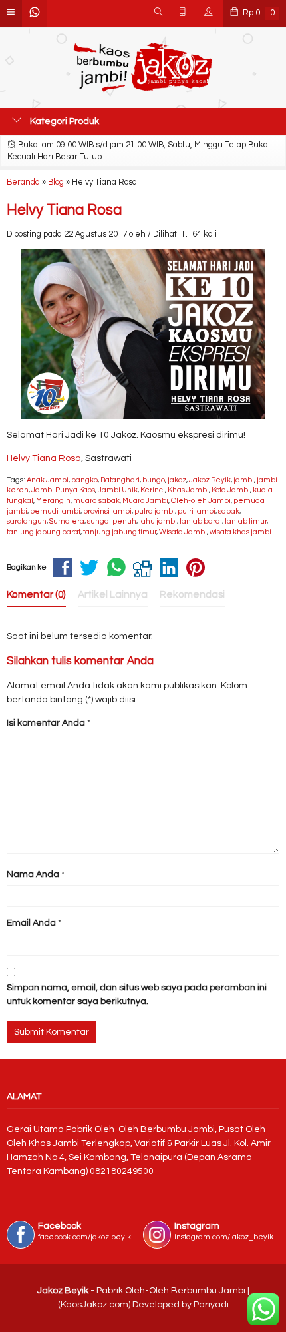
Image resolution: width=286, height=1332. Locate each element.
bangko (84, 480)
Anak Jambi (48, 480)
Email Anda (31, 923)
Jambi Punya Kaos (63, 490)
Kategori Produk (63, 121)
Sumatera (66, 521)
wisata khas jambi (240, 532)
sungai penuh (111, 521)
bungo (153, 480)
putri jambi (196, 511)
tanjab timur (246, 521)
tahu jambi (158, 521)
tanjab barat (201, 521)
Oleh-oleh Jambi (201, 500)
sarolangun (27, 521)
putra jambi (154, 511)
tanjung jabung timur (119, 532)
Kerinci (152, 490)
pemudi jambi (55, 511)
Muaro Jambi (145, 500)
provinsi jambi (107, 511)
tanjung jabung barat (43, 532)
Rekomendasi (192, 594)
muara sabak (96, 500)
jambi (243, 480)
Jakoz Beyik (210, 480)
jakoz (177, 480)
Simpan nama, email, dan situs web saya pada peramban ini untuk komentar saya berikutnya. (137, 994)
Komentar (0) (36, 594)
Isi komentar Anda (46, 723)
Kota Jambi (231, 490)
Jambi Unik (118, 490)
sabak (228, 511)
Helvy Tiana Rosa (64, 210)
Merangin (53, 500)
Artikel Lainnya (113, 594)
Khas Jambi (188, 490)
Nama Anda (33, 874)
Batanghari (120, 480)
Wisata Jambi (183, 532)
